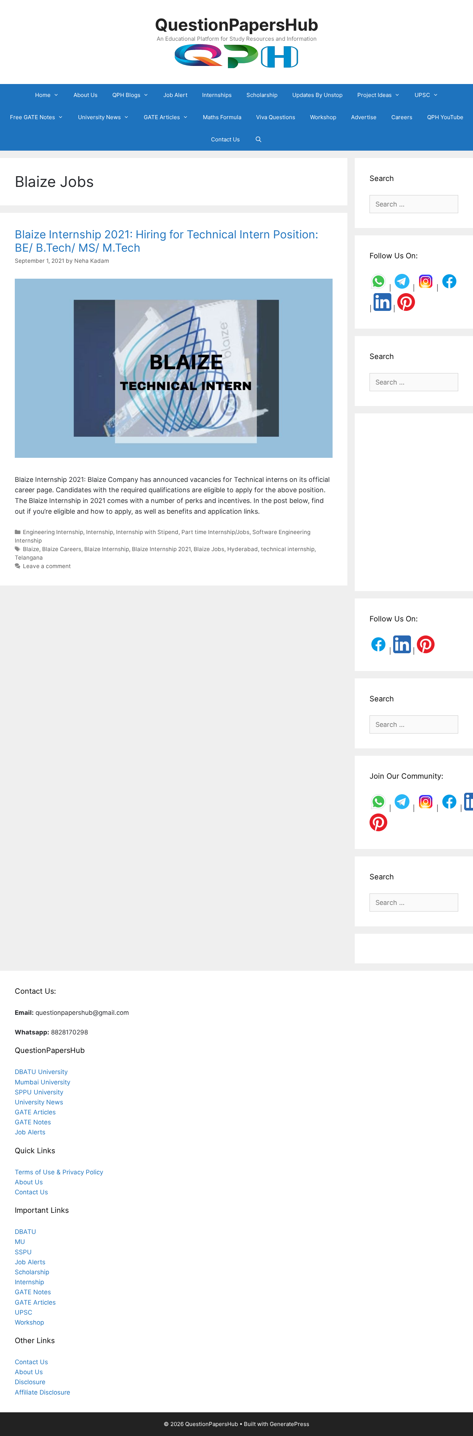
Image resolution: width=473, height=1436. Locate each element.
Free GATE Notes (32, 117)
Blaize (31, 549)
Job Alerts (30, 1132)
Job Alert (175, 94)
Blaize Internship (106, 549)
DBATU (25, 1231)
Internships (217, 94)
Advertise (364, 117)
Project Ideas (374, 94)
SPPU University (39, 1092)
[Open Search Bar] (258, 139)
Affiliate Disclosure (42, 1392)
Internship (99, 532)
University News (99, 117)
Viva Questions (275, 117)
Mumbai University (42, 1082)
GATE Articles (162, 117)
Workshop (323, 117)
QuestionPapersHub (237, 24)
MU (20, 1241)
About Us (86, 94)
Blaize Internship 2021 (161, 549)
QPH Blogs (126, 94)
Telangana (29, 557)
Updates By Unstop (317, 94)
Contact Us (225, 139)
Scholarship (262, 94)
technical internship (287, 549)
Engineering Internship (53, 532)
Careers (401, 117)
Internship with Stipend (147, 532)
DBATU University (41, 1072)
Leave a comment (47, 566)
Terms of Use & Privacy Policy (59, 1172)
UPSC (422, 94)
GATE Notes (33, 1122)
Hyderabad (242, 549)
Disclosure (30, 1382)
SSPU (23, 1252)
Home (43, 94)
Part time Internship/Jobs (215, 532)
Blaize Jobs (209, 549)
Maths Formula (222, 117)
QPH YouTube (445, 117)
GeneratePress (289, 1423)
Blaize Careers (61, 549)
